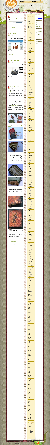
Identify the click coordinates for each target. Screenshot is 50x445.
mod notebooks (30, 172)
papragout (30, 206)
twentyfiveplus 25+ (30, 270)
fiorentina (29, 103)
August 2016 (29, 350)
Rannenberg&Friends (31, 224)
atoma (29, 44)
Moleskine (30, 175)
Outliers (29, 193)
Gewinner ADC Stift (13, 15)
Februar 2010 (29, 413)
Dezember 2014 (29, 366)
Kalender (29, 289)
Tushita (29, 269)
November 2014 (29, 367)
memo (29, 166)
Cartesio (29, 69)
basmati (29, 46)
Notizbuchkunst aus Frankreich (14, 60)
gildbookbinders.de (12, 91)
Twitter (37, 36)
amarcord (30, 37)
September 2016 (29, 349)
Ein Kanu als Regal (13, 33)
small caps (30, 251)
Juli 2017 (29, 341)
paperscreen (30, 201)
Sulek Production (30, 261)
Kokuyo (29, 140)
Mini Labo (29, 170)
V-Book (29, 273)
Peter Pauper (30, 208)
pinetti (29, 210)
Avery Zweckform (30, 45)
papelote (29, 197)
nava (29, 181)
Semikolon (30, 248)
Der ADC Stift (9, 18)
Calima (29, 65)
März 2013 (29, 383)
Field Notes (30, 101)
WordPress (18, 443)
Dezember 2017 (29, 338)
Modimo (29, 173)
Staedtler (29, 254)
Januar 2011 (29, 404)
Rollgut (29, 237)
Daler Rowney (30, 77)
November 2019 (29, 321)
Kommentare (37, 43)
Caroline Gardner (30, 68)
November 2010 (29, 406)
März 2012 (29, 393)
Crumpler (29, 76)
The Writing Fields (30, 265)
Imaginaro (30, 124)
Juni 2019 (29, 324)
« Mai (28, 427)
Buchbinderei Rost (30, 61)
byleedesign (30, 63)
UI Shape (29, 271)
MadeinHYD (30, 159)
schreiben (29, 294)
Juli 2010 (29, 409)
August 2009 (29, 418)
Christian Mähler (11, 35)
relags (29, 230)
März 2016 (29, 354)
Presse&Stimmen (34, 1)
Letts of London (30, 155)
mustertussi (30, 180)
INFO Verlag (30, 127)
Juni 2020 (29, 316)
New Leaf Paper (30, 182)
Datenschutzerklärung (30, 18)
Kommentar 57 (17, 18)
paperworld (39, 34)
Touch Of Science (30, 267)
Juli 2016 (29, 351)
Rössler (29, 238)
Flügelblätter (30, 104)
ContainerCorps (30, 74)
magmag (29, 160)
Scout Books (30, 247)
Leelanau (29, 149)
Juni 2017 (29, 342)
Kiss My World (30, 138)
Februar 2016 (29, 355)
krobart (8, 65)
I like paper (30, 122)
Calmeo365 (30, 66)
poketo (29, 214)
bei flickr (11, 105)
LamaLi (29, 144)
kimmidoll (29, 137)
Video (40, 37)
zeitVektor (30, 285)
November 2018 (29, 330)
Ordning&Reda (30, 192)
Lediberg (29, 148)
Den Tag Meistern (30, 80)
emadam (29, 94)
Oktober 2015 (29, 358)
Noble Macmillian (30, 184)
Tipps (28, 298)
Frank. (29, 105)
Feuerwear (30, 100)
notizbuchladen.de (21, 91)
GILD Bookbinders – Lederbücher (15, 86)
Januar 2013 (29, 385)
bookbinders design (30, 55)
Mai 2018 (29, 334)
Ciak (29, 72)
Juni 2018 (29, 333)
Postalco (29, 216)
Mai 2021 (29, 307)
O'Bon (29, 188)
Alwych (29, 36)
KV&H (29, 142)
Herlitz (29, 118)
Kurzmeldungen (29, 291)
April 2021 (29, 308)
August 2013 (29, 379)
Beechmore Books (30, 47)
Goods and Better (30, 111)
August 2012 (29, 389)
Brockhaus (30, 59)
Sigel (29, 250)
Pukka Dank (30, 219)
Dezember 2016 (29, 347)
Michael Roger (30, 168)
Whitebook (30, 280)
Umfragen (30, 17)
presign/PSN (30, 217)
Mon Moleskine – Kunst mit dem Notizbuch (13, 79)
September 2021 (29, 304)
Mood (29, 177)
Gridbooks (30, 113)
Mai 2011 (29, 401)
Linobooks (30, 157)
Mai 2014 (29, 372)
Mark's (29, 164)
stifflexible (30, 256)
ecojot (29, 90)
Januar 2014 (29, 375)
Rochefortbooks (30, 234)
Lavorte (29, 147)
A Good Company (30, 32)
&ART (29, 30)
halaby (29, 116)
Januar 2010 (29, 414)
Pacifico (29, 194)
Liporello (29, 158)
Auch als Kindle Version (39, 19)
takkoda (29, 262)
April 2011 (29, 402)
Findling (29, 102)
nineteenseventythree (31, 183)
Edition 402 (30, 91)
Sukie (29, 260)
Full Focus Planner (30, 107)
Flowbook (29, 26)
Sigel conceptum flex (38, 26)
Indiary (29, 126)
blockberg (30, 52)
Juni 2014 (29, 371)
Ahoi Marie (30, 34)
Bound (29, 56)
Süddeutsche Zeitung (31, 259)
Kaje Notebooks (30, 133)
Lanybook (30, 146)
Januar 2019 (29, 328)
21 (28, 426)
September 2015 (29, 359)
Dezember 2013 (29, 376)
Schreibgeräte (29, 295)
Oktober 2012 (29, 387)
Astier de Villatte (30, 43)
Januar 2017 (29, 346)
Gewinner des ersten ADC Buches (12, 27)
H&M (29, 114)
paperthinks (30, 202)
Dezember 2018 (29, 329)
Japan (36, 32)
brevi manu (30, 58)
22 (29, 426)
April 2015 (29, 363)
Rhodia (29, 232)
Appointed (30, 39)
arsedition (30, 41)
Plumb (29, 213)
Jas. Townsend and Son (31, 129)
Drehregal (10, 53)
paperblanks (30, 199)
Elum (29, 93)
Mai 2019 (29, 325)
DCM (29, 79)
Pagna (29, 195)
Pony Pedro (30, 215)
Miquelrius (30, 171)
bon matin (30, 54)
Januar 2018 (29, 337)
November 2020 (29, 312)
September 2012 (29, 388)
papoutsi (29, 205)
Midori (29, 169)
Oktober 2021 (29, 303)
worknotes (30, 282)
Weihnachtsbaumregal (11, 54)
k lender (29, 131)
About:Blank (30, 33)
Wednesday (30, 278)
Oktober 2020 (29, 313)
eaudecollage (30, 89)
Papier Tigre (30, 203)
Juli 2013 (29, 380)
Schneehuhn (30, 243)
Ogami (29, 190)
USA (38, 36)
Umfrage (29, 299)
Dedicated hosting (37, 45)
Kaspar (29, 136)
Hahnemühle (30, 115)
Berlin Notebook (30, 48)
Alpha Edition (30, 35)
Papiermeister (30, 204)
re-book (29, 225)
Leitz (29, 151)
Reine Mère (30, 228)
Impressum (28, 1)
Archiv (40, 1)
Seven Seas (30, 249)
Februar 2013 (29, 384)
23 (30, 426)
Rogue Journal (30, 236)
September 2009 (29, 417)
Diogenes (29, 85)
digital (37, 30)
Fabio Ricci (30, 98)
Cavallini (29, 70)
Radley (29, 223)
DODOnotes (30, 87)
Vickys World (30, 274)
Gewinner (37, 31)
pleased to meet (30, 212)
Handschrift (40, 31)
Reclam (29, 226)
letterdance (30, 153)
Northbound (30, 186)
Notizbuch (39, 33)
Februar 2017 (29, 345)
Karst (29, 135)
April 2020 (29, 317)
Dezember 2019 (29, 320)
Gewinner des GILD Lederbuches (12, 241)
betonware (30, 50)
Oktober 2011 (29, 397)
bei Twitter (13, 105)
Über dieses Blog (22, 1)
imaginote (29, 125)
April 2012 (29, 392)
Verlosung (37, 37)
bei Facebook (16, 105)
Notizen (37, 34)
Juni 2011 (29, 400)
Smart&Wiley (30, 252)
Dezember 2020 (29, 311)
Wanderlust (30, 276)
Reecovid (29, 227)
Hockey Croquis (30, 120)
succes (29, 258)
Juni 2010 (29, 410)
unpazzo (29, 272)
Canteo (29, 67)
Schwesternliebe (30, 245)
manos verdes (30, 162)
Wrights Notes (30, 283)
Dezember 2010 (29, 405)
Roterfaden (30, 239)
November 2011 (29, 396)
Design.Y (29, 81)
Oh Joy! (29, 191)
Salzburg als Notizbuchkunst (12, 80)
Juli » (29, 427)
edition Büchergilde (30, 92)
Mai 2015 (29, 362)
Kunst (28, 290)
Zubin (29, 287)
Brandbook (30, 57)
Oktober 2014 (29, 368)
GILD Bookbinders (30, 109)
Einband (40, 30)
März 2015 (29, 364)
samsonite (30, 241)
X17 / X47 (30, 284)
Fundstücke (29, 27)
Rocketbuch (30, 235)
